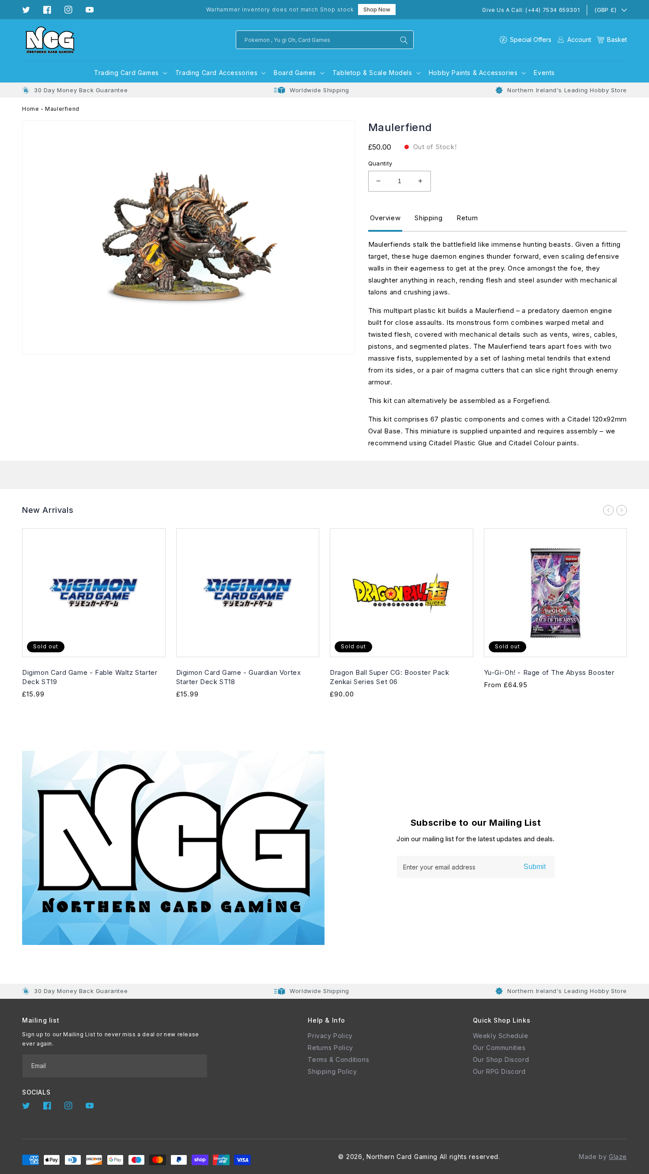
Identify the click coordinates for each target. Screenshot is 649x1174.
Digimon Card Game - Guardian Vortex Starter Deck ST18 (238, 677)
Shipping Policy (332, 1071)
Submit (535, 866)
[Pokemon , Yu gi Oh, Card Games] (404, 40)
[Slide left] (608, 510)
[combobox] (325, 39)
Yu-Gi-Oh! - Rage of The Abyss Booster (549, 672)
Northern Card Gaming (402, 1156)
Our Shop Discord (501, 1059)
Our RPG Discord (499, 1071)
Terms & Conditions (338, 1059)
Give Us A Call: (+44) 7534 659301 (531, 10)
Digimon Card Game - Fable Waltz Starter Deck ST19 (89, 677)
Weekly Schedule (500, 1035)
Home (30, 108)
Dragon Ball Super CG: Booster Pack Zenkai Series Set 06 (389, 677)
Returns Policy (330, 1047)
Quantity (380, 163)
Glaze (618, 1156)
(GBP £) (605, 9)
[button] (611, 39)
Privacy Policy (330, 1035)
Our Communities (499, 1047)
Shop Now (376, 9)
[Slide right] (621, 510)
